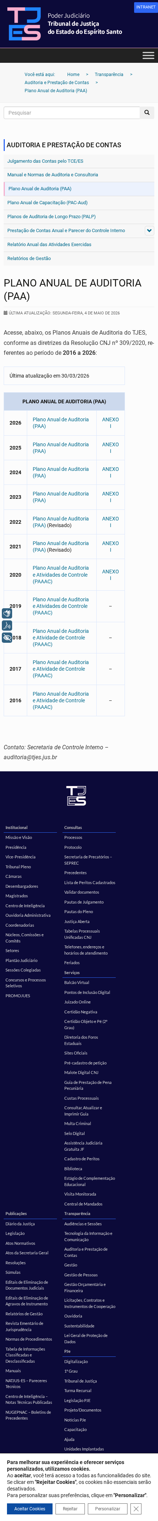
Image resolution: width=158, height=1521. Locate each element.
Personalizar (107, 1508)
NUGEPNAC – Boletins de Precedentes (28, 1415)
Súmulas (13, 1272)
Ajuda (69, 1439)
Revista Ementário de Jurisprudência (24, 1326)
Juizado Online (77, 1001)
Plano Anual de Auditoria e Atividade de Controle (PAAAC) (61, 637)
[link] (146, 7)
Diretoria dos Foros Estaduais (81, 1040)
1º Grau (71, 1371)
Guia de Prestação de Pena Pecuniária (88, 1085)
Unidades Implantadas (84, 1448)
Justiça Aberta (77, 921)
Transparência (77, 1213)
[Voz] (7, 625)
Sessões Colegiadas (23, 969)
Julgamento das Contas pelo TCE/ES (45, 161)
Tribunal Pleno (18, 866)
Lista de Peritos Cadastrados (89, 882)
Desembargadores (22, 886)
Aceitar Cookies (29, 1508)
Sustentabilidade (79, 1325)
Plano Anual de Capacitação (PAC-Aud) (47, 202)
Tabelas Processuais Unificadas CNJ (82, 934)
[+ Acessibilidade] (7, 637)
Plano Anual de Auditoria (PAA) (40, 188)
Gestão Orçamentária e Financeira (85, 1287)
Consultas (73, 827)
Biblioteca (73, 1168)
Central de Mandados (83, 1203)
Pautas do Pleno (78, 911)
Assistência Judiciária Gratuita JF (83, 1145)
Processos (73, 837)
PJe (67, 1351)
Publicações (16, 1213)
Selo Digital (74, 1133)
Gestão (70, 1264)
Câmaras (14, 876)
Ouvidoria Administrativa (28, 915)
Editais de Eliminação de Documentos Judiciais (27, 1285)
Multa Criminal (77, 1123)
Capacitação (75, 1429)
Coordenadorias (20, 925)
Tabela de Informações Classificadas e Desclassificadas (25, 1355)
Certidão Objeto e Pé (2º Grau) (85, 1024)
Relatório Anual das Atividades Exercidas (49, 244)
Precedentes (75, 872)
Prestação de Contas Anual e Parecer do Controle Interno (66, 230)
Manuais (13, 1370)
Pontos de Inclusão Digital (87, 992)
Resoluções (16, 1262)
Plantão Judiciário (21, 960)
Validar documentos (81, 892)
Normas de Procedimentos (29, 1339)
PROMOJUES (18, 995)
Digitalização (76, 1361)
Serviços (72, 972)
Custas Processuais (81, 1098)
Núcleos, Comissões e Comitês (25, 937)
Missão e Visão (19, 837)
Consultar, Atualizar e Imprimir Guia (83, 1110)
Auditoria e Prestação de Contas (86, 1252)
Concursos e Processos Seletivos (26, 982)
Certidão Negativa (80, 1011)
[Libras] (7, 613)
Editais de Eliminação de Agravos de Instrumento (27, 1300)
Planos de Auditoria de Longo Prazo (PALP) (51, 216)
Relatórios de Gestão (29, 258)
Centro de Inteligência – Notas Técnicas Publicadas (29, 1399)
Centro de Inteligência (25, 905)
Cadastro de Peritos (82, 1158)
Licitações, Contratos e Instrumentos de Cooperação (89, 1303)
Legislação (15, 1233)
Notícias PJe (75, 1419)
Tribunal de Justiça (80, 1380)
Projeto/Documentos (82, 1410)
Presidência (16, 847)
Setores (12, 950)
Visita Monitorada (80, 1194)
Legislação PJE (77, 1400)
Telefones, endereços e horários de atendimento (86, 949)
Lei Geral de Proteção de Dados (86, 1338)
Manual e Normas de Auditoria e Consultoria (52, 174)
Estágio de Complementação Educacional (89, 1181)
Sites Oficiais (75, 1052)
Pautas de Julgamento (84, 902)
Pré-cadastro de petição (85, 1062)
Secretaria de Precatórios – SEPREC (88, 859)
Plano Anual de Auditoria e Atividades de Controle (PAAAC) (61, 574)
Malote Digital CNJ (81, 1072)
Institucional (17, 827)
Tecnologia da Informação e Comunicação (88, 1236)
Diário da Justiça (20, 1223)
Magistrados (17, 895)
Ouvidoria (73, 1315)
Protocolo (73, 847)
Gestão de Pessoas (81, 1274)
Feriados (72, 962)
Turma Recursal (77, 1390)
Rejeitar (70, 1508)
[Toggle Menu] (148, 55)
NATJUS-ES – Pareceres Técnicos (26, 1383)
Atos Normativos (20, 1243)
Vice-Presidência (21, 856)
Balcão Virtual (76, 982)
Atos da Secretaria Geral (27, 1252)
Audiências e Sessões (83, 1223)
